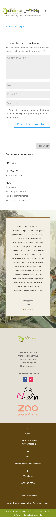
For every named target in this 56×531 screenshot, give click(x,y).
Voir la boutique (28, 359)
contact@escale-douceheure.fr (28, 464)
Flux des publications (16, 191)
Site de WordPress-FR (16, 200)
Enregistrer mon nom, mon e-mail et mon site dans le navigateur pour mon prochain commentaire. (27, 113)
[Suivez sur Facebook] (25, 379)
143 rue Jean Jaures (28, 441)
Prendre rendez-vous (28, 355)
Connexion (11, 187)
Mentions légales (28, 362)
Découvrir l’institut (28, 352)
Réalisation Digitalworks (32, 515)
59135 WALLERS (28, 444)
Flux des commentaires (17, 195)
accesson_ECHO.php (15, 26)
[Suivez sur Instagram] (31, 379)
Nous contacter (27, 366)
